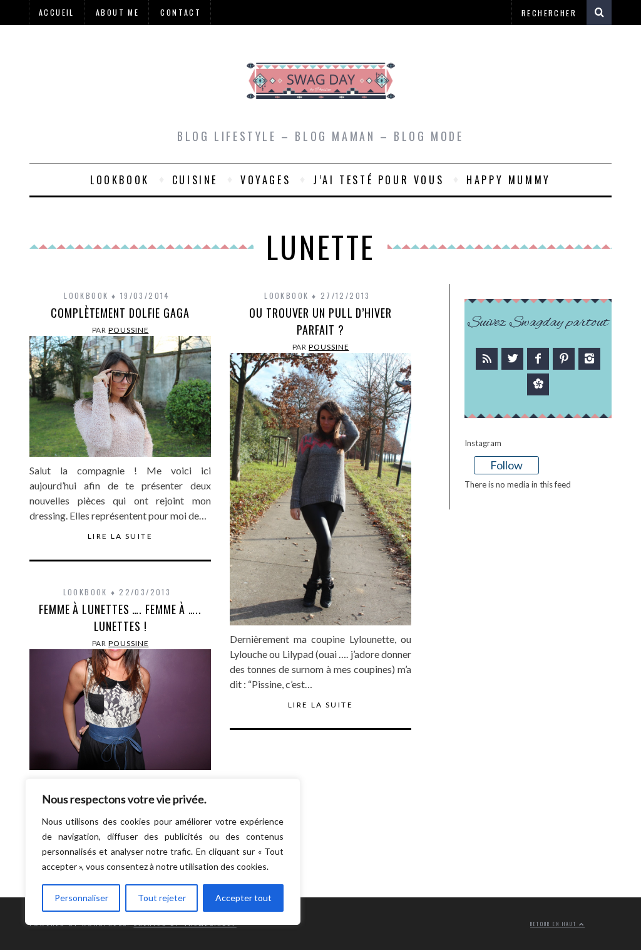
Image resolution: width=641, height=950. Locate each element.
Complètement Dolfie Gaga (120, 313)
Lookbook (120, 179)
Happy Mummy (508, 179)
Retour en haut (554, 924)
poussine (128, 330)
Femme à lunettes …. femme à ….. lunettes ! (120, 617)
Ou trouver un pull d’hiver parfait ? (320, 321)
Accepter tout (243, 897)
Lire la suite (120, 536)
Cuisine (195, 179)
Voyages (265, 179)
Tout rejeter (162, 897)
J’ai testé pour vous (378, 179)
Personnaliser (81, 897)
